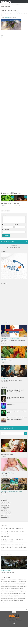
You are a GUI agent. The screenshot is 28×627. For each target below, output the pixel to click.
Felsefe (6, 338)
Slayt (17, 491)
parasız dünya (24, 596)
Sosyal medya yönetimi (6, 514)
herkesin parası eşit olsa (15, 588)
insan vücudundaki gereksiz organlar (10, 591)
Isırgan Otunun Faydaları (6, 203)
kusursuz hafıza (19, 595)
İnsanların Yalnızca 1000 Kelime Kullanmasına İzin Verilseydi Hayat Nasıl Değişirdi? (17, 418)
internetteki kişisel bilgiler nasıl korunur (10, 593)
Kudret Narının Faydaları (6, 361)
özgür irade (21, 600)
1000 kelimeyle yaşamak (15, 579)
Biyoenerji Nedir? (11, 404)
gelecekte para (14, 586)
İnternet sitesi (5, 229)
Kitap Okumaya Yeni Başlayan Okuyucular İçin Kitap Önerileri (13, 341)
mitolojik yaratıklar (14, 596)
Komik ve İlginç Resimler (13, 453)
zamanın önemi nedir (12, 600)
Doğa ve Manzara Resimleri (9, 491)
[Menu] (26, 1)
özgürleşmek (3, 602)
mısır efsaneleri (19, 596)
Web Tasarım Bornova (5, 502)
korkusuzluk (15, 595)
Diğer (9, 338)
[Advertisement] (14, 103)
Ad (3, 224)
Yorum (4, 215)
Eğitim (2, 338)
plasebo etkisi (3, 598)
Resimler (21, 453)
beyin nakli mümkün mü (9, 581)
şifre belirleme (7, 602)
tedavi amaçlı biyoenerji (13, 598)
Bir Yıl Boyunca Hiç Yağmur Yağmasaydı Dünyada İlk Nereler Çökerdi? (15, 391)
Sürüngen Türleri (4, 493)
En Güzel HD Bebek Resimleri (7, 474)
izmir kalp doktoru (5, 505)
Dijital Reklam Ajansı (5, 504)
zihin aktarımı (17, 600)
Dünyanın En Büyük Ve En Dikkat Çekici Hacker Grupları (17, 411)
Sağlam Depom (4, 515)
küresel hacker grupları (7, 596)
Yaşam (20, 491)
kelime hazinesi (5, 595)
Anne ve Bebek (4, 453)
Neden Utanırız (17, 203)
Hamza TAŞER (4, 509)
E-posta (16, 224)
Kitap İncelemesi (15, 338)
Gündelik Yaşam (4, 378)
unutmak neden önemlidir (21, 598)
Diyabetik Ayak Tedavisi (6, 512)
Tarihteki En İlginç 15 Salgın (7, 572)
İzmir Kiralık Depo (4, 517)
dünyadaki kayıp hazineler (17, 584)
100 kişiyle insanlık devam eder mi (6, 579)
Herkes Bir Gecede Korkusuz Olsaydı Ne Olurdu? (15, 397)
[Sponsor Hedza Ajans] (26, 241)
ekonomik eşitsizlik (9, 586)
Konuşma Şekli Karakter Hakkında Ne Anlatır (11, 380)
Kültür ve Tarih (4, 570)
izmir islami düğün (5, 510)
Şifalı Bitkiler (4, 359)
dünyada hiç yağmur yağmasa (8, 584)
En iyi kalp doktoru (5, 507)
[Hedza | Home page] (7, 2)
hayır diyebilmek (9, 588)
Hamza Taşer (7, 17)
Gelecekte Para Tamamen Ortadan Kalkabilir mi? (12, 544)
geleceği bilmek (4, 588)
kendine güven (10, 595)
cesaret (18, 583)
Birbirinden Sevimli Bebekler (7, 454)
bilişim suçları (15, 581)
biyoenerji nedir (4, 583)
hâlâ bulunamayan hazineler (13, 590)
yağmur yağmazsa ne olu (4, 600)
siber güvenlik (7, 598)
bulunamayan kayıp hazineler (12, 583)
